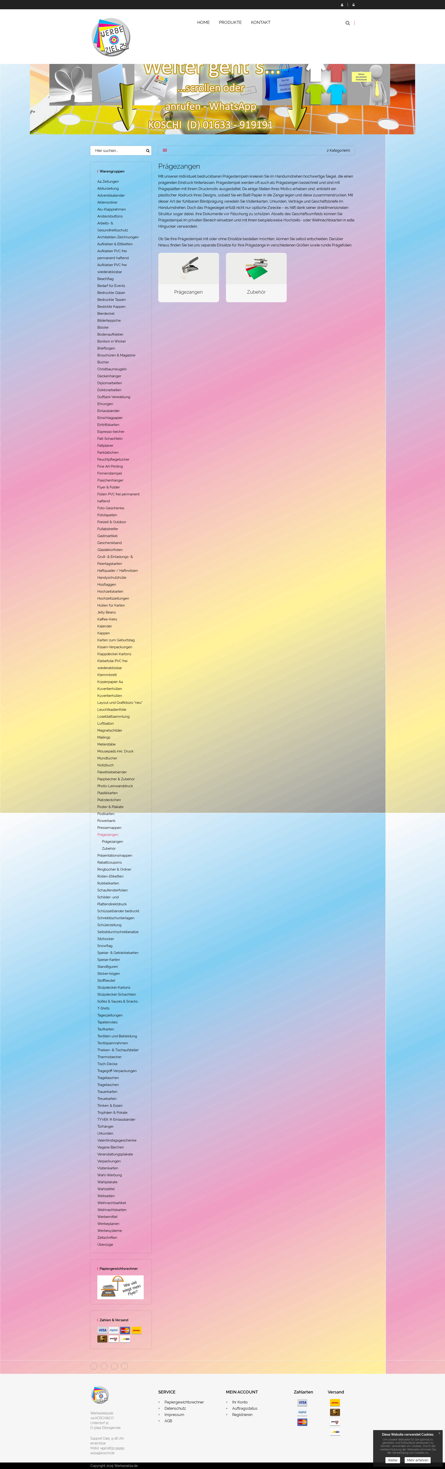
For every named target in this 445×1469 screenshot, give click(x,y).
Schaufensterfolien (112, 890)
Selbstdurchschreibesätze (118, 932)
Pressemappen (109, 828)
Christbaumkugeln (112, 369)
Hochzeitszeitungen (113, 598)
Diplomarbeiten (109, 383)
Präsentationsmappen (114, 855)
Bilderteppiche (109, 320)
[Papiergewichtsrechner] (120, 1287)
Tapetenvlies (107, 1022)
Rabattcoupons (109, 862)
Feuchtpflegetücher (113, 459)
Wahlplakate (107, 1182)
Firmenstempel (109, 473)
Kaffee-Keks (107, 619)
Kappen (103, 633)
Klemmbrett (107, 675)
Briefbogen (106, 348)
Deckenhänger (109, 376)
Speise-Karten (108, 960)
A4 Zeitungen (108, 181)
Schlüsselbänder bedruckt (118, 911)
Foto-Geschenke (110, 508)
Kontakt (260, 22)
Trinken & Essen (110, 1106)
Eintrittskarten (108, 425)
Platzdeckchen (109, 800)
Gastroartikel (107, 536)
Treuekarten (107, 1099)
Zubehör (109, 848)
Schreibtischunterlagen (115, 918)
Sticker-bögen (108, 974)
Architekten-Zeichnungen (118, 237)
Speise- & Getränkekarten (118, 953)
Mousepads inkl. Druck (115, 751)
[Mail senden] (124, 1366)
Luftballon (105, 723)
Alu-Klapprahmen (111, 209)
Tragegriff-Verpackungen (117, 1071)
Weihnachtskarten (112, 1210)
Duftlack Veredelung (113, 397)
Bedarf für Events (111, 286)
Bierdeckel (105, 313)
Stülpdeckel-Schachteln (116, 994)
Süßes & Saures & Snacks (117, 1001)
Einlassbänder (108, 411)
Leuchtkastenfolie (111, 710)
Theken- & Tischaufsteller (118, 1050)
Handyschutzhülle (111, 578)
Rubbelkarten (108, 883)
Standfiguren (107, 967)
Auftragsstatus (244, 1408)
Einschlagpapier (110, 418)
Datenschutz (175, 1408)
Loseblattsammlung (113, 716)
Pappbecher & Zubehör (116, 779)
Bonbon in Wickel (111, 341)
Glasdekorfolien (110, 550)
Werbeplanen (108, 1224)
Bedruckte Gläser (111, 293)
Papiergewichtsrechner (184, 1402)
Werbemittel (107, 1217)
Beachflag (105, 279)
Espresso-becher (110, 432)
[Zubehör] (256, 268)
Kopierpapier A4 (110, 682)
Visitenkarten (107, 1168)
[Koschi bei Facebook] (93, 1366)
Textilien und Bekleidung (117, 1036)
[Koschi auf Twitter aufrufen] (114, 1366)
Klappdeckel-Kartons (114, 654)
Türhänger (105, 1126)
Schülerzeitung (109, 925)
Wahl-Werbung (109, 1175)
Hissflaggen (106, 584)
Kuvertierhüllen (109, 689)
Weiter (393, 1460)
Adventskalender (111, 195)
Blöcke (102, 327)
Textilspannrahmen (112, 1043)
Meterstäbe (106, 744)
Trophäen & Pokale (112, 1112)
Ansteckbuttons (110, 216)
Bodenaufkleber (110, 334)
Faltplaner (105, 446)
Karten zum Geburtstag (116, 640)
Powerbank (106, 821)
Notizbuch (105, 765)
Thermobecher (109, 1057)
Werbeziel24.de (101, 1413)
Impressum (174, 1414)
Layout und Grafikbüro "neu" (119, 703)
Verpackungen (109, 1161)
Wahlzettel (106, 1189)
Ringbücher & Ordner (114, 869)
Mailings (103, 737)
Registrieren (342, 4)
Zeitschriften (107, 1238)
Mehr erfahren (417, 1460)
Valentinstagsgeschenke (117, 1140)
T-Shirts (103, 1008)
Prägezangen (107, 835)
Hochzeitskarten (110, 591)
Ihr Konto (240, 1402)
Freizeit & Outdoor (111, 522)
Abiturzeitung (108, 188)
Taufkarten (105, 1029)
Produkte (230, 22)
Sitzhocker (105, 939)
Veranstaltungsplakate (115, 1154)
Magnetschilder (109, 730)
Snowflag (104, 946)
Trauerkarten (107, 1092)
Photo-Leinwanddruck (115, 786)
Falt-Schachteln (110, 439)
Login (353, 4)
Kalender (104, 626)
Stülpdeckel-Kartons (113, 987)
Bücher (103, 362)
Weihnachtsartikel (111, 1203)
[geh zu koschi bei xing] (104, 1366)
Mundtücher (107, 758)
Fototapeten (107, 515)
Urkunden (105, 1133)
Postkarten (105, 814)
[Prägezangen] (188, 268)
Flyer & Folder (108, 487)
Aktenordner (107, 202)
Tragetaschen (108, 1078)
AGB (168, 1421)
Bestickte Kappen (111, 307)
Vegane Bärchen (110, 1147)
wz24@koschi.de (102, 1453)
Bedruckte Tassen (111, 300)
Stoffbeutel (106, 980)
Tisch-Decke (107, 1064)
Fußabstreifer (107, 529)
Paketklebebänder (112, 772)
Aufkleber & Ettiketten (115, 244)
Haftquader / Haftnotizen (117, 571)
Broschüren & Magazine (116, 355)
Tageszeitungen (110, 1015)
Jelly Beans (106, 612)
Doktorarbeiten (109, 390)
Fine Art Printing (110, 466)
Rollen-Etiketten (110, 876)
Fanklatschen (108, 452)
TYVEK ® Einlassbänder (116, 1119)
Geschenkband (109, 543)
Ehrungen (105, 404)
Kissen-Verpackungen (114, 647)
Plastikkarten (107, 793)
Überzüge (105, 1245)
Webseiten (106, 1196)
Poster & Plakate (110, 807)
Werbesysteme (109, 1231)
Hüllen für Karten (111, 605)
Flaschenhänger (110, 480)
